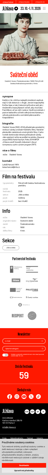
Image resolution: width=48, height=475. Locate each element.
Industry (40, 438)
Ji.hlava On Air (40, 2)
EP (38, 412)
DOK (27, 412)
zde (22, 355)
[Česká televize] (16, 297)
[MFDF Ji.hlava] (10, 8)
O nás (4, 438)
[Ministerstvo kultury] (16, 269)
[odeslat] (41, 341)
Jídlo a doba (23, 195)
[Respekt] (18, 316)
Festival (30, 438)
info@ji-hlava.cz (9, 427)
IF (43, 412)
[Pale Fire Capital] (32, 290)
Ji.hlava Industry (24, 2)
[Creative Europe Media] (16, 290)
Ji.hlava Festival (8, 2)
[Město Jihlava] (16, 280)
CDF (32, 412)
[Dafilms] (32, 316)
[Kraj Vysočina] (32, 280)
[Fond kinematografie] (32, 269)
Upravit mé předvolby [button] (24, 470)
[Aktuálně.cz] (24, 305)
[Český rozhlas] (32, 297)
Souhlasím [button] (24, 465)
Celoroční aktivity (16, 438)
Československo (23, 81)
